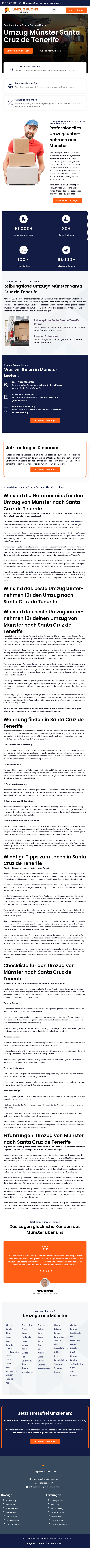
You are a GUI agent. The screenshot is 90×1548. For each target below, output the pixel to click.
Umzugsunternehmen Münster (34, 1538)
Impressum (43, 1543)
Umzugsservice (76, 522)
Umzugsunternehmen (32, 664)
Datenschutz (57, 1543)
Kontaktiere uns (33, 572)
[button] (54, 10)
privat (70, 524)
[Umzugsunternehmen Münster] (22, 10)
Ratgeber (31, 1543)
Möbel (77, 536)
